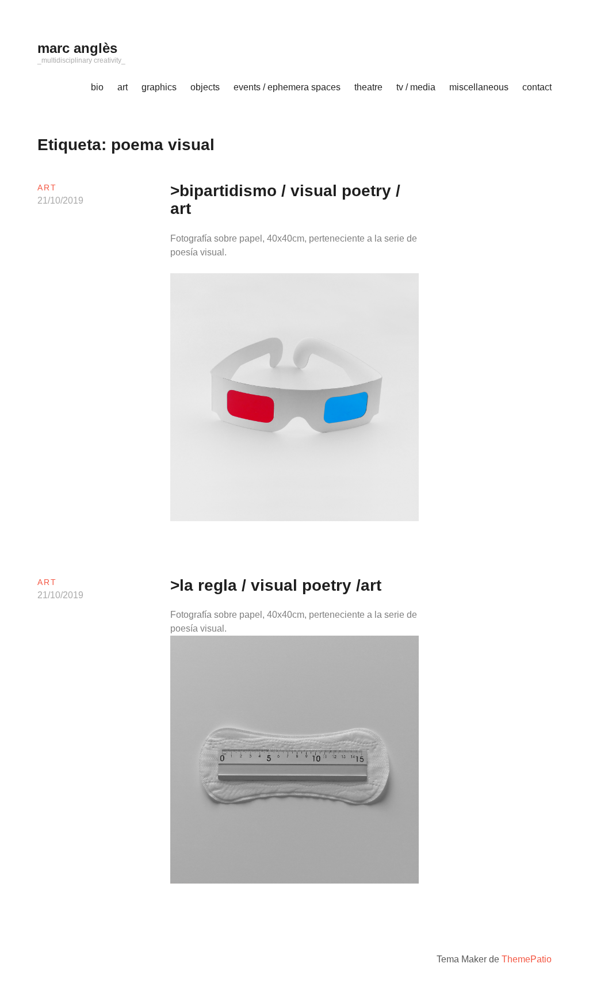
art (122, 87)
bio (97, 87)
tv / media (415, 87)
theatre (368, 87)
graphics (159, 87)
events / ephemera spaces (287, 87)
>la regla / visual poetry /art (275, 585)
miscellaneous (478, 87)
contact (537, 87)
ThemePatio (527, 959)
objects (205, 87)
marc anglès (77, 48)
